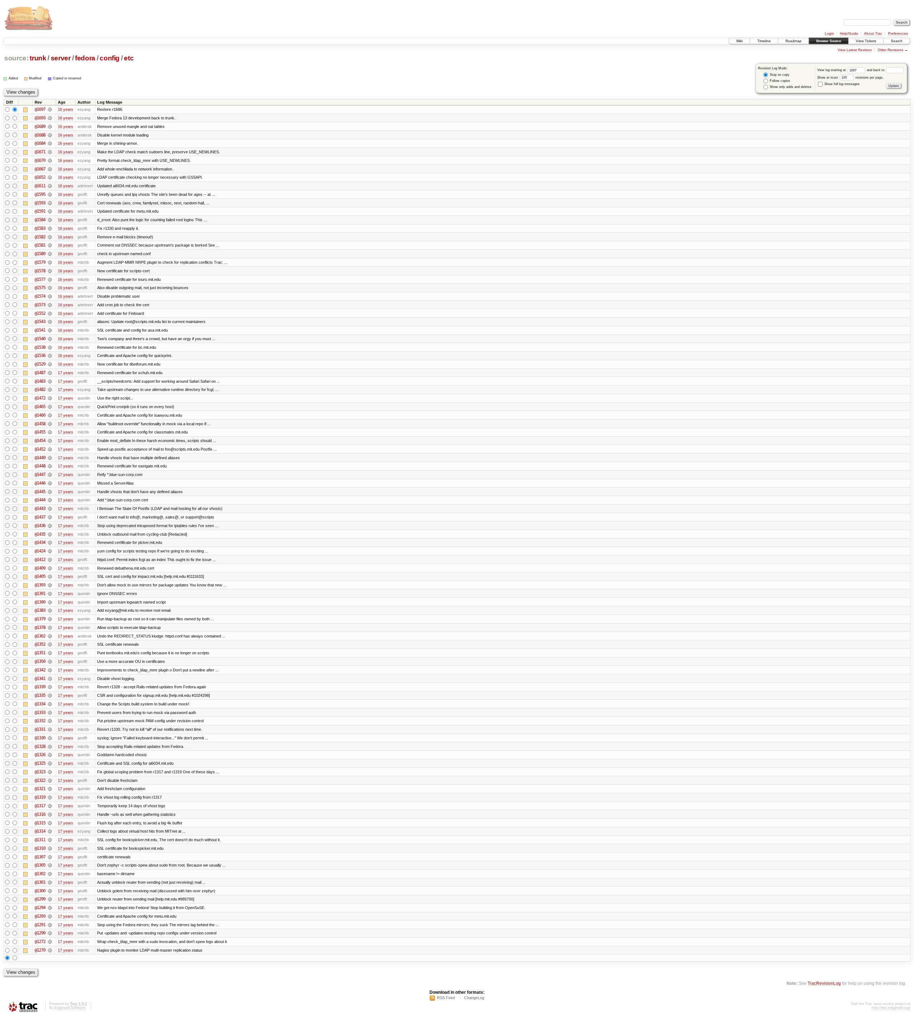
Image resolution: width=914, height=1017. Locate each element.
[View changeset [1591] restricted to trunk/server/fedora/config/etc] (50, 211)
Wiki (739, 41)
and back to (876, 70)
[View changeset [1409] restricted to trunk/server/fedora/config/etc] (50, 568)
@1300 (40, 890)
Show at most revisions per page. (850, 77)
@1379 (40, 618)
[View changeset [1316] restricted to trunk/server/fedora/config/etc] (50, 814)
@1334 (40, 703)
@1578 (40, 270)
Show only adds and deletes (790, 87)
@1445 (40, 491)
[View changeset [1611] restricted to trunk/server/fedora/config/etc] (50, 185)
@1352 (40, 644)
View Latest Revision (855, 50)
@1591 (40, 211)
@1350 (40, 661)
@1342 (40, 670)
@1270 (40, 950)
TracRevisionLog (824, 983)
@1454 (40, 440)
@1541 (40, 330)
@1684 (40, 143)
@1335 (40, 695)
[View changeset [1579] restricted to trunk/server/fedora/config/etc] (50, 262)
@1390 (40, 602)
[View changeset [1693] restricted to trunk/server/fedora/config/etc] (50, 117)
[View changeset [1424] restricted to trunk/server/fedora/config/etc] (50, 551)
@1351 (40, 652)
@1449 (40, 457)
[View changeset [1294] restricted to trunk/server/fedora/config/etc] (50, 907)
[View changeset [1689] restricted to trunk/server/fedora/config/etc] (50, 126)
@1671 (40, 151)
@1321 (40, 788)
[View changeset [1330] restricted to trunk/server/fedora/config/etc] (50, 737)
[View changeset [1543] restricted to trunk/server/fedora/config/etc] (50, 321)
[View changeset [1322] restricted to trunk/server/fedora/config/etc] (50, 780)
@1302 (40, 873)
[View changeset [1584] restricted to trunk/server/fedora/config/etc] (50, 219)
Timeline (764, 41)
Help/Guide (849, 33)
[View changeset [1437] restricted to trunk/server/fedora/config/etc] (50, 517)
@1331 (40, 729)
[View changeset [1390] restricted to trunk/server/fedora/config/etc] (50, 602)
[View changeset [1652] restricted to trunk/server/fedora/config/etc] (50, 177)
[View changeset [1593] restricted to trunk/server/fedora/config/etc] (50, 202)
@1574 (40, 296)
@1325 (40, 763)
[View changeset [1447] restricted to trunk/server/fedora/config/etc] (50, 474)
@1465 (40, 406)
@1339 (40, 686)
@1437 (40, 517)
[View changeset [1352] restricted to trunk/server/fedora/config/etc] (50, 644)
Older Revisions (890, 50)
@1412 (40, 559)
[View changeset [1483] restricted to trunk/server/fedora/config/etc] (50, 381)
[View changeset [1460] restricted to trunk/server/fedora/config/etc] (50, 415)
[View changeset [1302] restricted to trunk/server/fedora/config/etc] (50, 873)
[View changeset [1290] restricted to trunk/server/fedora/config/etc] (50, 933)
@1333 (40, 712)
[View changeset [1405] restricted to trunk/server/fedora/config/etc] (50, 576)
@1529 (40, 364)
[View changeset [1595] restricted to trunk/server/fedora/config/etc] (50, 194)
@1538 (40, 347)
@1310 (40, 848)
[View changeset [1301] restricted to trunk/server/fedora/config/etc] (50, 882)
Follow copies (779, 81)
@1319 (40, 797)
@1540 (40, 338)
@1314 (40, 831)
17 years (65, 373)
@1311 (40, 839)
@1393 (40, 584)
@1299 (40, 899)
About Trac (873, 33)
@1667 (40, 169)
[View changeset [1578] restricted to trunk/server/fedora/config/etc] (50, 270)
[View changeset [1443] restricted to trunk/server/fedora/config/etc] (50, 508)
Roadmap (793, 41)
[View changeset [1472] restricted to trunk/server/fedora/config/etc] (50, 398)
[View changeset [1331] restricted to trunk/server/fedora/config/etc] (50, 729)
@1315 (40, 822)
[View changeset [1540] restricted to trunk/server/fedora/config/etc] (50, 338)
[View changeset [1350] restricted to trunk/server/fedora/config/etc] (50, 661)
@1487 (40, 372)
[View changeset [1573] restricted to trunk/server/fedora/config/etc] (50, 304)
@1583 (40, 228)
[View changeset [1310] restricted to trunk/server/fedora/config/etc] (50, 848)
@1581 (40, 245)
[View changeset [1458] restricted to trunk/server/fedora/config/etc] (50, 423)
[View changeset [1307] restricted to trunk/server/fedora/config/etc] (50, 856)
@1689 (40, 126)
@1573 (40, 304)
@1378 (40, 627)
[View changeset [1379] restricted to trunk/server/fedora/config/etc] (50, 618)
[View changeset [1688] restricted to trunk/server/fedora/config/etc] (50, 135)
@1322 (40, 780)
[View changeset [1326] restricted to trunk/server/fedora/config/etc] (50, 754)
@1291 (40, 924)
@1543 (40, 321)
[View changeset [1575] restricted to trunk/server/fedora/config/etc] (50, 287)
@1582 (40, 236)
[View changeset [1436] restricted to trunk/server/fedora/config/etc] (50, 525)
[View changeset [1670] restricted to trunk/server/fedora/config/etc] (50, 160)
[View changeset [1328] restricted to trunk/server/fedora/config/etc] (50, 746)
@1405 (40, 576)
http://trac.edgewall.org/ (891, 1007)
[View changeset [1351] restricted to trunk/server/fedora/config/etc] (50, 652)
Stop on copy (779, 74)
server (61, 58)
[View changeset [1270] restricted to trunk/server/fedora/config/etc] (50, 950)
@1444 (40, 499)
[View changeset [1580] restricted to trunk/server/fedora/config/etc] (50, 253)
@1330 (40, 737)
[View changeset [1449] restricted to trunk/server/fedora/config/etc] (50, 457)
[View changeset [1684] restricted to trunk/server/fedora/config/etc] (50, 143)
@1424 (40, 551)
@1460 (40, 415)
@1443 (40, 508)
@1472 (40, 398)
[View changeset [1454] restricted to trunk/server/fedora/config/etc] (50, 440)
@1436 (40, 525)
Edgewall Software (70, 1007)
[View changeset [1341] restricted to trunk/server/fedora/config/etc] (50, 678)
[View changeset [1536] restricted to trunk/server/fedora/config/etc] (50, 355)
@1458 (40, 423)
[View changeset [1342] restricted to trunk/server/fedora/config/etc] (50, 670)
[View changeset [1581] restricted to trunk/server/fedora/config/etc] (50, 245)
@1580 (40, 253)
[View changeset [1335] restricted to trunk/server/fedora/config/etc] (50, 695)
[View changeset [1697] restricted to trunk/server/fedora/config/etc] (50, 109)
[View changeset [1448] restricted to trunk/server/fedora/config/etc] (50, 465)
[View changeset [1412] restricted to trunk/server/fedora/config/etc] (50, 559)
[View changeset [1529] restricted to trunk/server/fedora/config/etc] (50, 364)
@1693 (40, 117)
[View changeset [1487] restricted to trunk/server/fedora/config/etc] (50, 372)
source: (16, 58)
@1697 (40, 109)
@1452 (40, 449)
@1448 (40, 465)
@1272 (40, 941)
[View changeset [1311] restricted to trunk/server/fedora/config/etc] (50, 839)
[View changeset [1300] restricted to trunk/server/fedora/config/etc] (50, 890)
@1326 (40, 754)
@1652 (40, 177)
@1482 (40, 389)
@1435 (40, 534)
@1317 (40, 805)
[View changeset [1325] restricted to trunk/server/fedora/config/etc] (50, 763)
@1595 (40, 194)
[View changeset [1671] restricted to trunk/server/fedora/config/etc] (50, 151)
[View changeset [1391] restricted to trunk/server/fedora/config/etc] (50, 593)
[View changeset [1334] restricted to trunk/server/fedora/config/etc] (50, 703)
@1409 (40, 568)
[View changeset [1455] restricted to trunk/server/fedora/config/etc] (50, 432)
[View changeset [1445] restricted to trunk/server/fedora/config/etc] (50, 491)
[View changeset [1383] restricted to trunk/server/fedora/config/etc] (50, 610)
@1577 (40, 279)
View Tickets (866, 41)
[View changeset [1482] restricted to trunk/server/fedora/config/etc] (50, 389)
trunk (38, 58)
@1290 (40, 933)
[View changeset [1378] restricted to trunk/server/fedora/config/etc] (50, 627)
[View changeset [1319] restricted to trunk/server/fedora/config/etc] (50, 797)
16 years (65, 109)
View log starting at (832, 70)
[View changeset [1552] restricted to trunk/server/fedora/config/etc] (50, 313)
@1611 (40, 185)
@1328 (40, 746)
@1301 (40, 882)
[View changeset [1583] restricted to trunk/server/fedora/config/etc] (50, 228)
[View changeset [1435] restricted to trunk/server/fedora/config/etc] (50, 534)
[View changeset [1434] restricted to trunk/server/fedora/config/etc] (50, 542)
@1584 (40, 219)
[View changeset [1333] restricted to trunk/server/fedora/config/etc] (50, 712)
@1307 (40, 856)
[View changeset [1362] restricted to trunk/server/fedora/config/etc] (50, 636)
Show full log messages (841, 84)
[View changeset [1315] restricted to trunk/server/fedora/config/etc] (50, 822)
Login (829, 33)
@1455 (40, 432)
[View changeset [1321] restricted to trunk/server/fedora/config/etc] (50, 788)
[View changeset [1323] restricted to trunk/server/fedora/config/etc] (50, 771)
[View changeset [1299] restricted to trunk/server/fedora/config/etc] (50, 899)
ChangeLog (474, 998)
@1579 (40, 262)
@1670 (40, 160)
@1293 (40, 916)
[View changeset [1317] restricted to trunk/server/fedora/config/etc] (50, 805)
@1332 (40, 720)
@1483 (40, 381)
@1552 (40, 313)
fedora (85, 58)
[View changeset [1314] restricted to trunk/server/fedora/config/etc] (50, 831)
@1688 (40, 135)
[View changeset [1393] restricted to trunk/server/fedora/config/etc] (50, 584)
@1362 (40, 636)
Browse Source (828, 41)
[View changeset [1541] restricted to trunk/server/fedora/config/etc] (50, 330)
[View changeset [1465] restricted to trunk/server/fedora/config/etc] (50, 406)
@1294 (40, 907)
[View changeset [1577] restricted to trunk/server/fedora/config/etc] (50, 279)
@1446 (40, 483)
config (110, 58)
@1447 (40, 474)
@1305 (40, 865)
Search (897, 41)
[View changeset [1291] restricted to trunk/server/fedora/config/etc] (50, 924)
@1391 (40, 593)
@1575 (40, 287)
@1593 (40, 202)
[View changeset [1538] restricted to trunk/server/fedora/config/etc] (50, 347)
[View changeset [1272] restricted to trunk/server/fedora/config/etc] (50, 941)
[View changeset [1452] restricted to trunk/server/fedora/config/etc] (50, 449)
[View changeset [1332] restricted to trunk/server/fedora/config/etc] (50, 720)
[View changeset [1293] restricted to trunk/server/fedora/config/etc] (50, 916)
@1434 (40, 542)
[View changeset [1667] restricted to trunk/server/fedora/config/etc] (50, 169)
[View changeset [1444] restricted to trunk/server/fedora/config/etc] (50, 499)
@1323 (40, 771)
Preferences (898, 33)
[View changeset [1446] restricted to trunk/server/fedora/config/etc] (50, 483)
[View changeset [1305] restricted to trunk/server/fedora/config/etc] (50, 865)
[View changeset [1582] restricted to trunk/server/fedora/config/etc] (50, 236)
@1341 (40, 678)
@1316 (40, 814)
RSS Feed (446, 998)
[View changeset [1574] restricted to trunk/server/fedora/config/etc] (50, 296)
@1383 (40, 610)
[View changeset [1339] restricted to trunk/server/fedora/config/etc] (50, 686)
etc (129, 58)
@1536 (40, 355)
